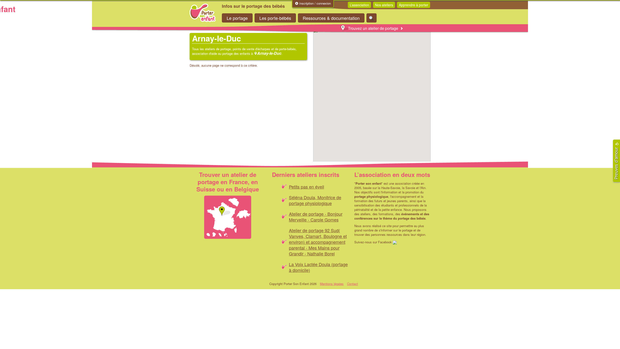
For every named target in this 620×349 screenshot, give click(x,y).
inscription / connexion (314, 3)
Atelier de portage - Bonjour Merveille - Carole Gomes (315, 216)
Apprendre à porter (413, 4)
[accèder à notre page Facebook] (395, 242)
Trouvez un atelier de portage (373, 28)
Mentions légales (332, 283)
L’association (359, 4)
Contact (352, 283)
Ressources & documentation (331, 18)
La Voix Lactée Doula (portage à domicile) (318, 267)
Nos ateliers (384, 4)
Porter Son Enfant (203, 13)
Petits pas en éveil (306, 187)
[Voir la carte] (227, 217)
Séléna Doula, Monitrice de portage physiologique (315, 200)
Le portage (237, 18)
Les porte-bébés (275, 18)
